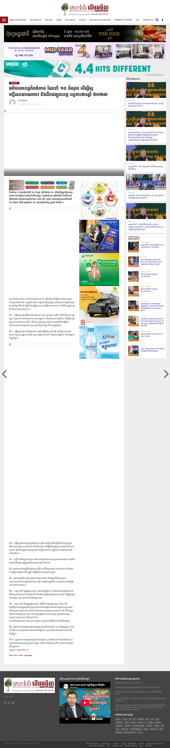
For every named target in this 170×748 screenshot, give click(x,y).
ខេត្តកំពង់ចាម (28, 655)
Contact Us (149, 19)
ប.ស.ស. (140, 732)
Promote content (123, 19)
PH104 (24, 100)
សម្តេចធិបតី (149, 726)
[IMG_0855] (85, 76)
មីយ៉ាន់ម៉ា (156, 726)
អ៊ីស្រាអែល (158, 722)
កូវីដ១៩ (127, 722)
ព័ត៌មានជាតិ (48, 19)
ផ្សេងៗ (141, 745)
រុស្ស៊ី (130, 719)
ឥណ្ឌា (117, 729)
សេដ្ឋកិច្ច (58, 19)
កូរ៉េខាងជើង (127, 726)
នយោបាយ (82, 19)
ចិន (134, 719)
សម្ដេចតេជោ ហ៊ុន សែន (129, 732)
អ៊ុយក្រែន (118, 719)
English (148, 745)
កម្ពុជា (161, 729)
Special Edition (131, 745)
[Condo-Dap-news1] (85, 59)
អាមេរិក (125, 719)
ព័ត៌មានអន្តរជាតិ (70, 19)
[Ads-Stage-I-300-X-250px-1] (99, 252)
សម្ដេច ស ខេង (153, 729)
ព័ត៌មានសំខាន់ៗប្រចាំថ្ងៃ (138, 726)
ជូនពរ (152, 719)
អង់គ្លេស (146, 729)
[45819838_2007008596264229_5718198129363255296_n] (99, 219)
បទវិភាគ (141, 722)
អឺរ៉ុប (162, 726)
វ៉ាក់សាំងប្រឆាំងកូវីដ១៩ (135, 729)
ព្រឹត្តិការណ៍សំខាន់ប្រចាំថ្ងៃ (18, 19)
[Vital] (99, 358)
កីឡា (137, 19)
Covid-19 (119, 722)
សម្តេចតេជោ (141, 719)
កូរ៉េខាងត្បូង (119, 732)
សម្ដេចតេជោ (119, 726)
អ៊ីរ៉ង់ (147, 719)
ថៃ (145, 722)
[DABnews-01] (99, 285)
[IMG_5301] (85, 41)
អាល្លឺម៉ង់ (151, 722)
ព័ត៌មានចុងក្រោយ (35, 19)
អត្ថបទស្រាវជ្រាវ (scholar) (100, 19)
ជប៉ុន (157, 719)
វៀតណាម (133, 722)
